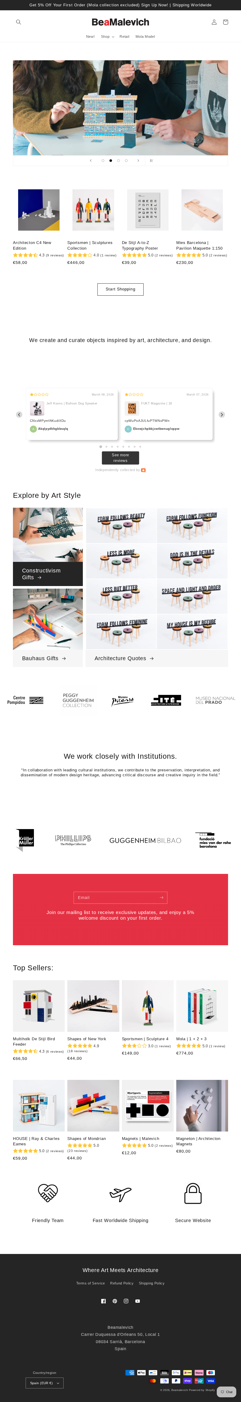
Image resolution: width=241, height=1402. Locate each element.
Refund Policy (122, 1283)
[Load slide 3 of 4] (118, 160)
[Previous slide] (91, 161)
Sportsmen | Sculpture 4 (145, 1039)
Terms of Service (90, 1283)
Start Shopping (120, 289)
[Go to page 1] (100, 447)
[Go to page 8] (140, 447)
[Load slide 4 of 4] (126, 160)
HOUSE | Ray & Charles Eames (36, 1141)
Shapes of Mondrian (86, 1138)
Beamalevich (179, 1390)
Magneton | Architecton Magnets (198, 1141)
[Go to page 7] (135, 447)
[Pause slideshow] (150, 161)
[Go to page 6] (129, 447)
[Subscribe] (161, 897)
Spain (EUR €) (41, 1383)
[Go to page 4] (118, 447)
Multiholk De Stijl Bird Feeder (34, 1042)
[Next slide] (138, 161)
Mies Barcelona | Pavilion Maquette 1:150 (199, 245)
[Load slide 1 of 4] (103, 160)
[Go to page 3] (112, 447)
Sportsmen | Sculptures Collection (89, 245)
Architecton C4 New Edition (32, 245)
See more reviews (120, 458)
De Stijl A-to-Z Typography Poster (140, 245)
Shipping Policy (152, 1283)
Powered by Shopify (202, 1390)
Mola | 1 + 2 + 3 (191, 1039)
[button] (18, 22)
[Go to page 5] (123, 447)
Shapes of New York (86, 1039)
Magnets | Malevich (140, 1138)
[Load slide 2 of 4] (111, 160)
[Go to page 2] (106, 447)
